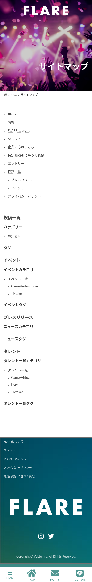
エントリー (16, 163)
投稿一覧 (14, 172)
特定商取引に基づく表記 (26, 155)
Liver (14, 385)
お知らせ (14, 236)
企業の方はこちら (21, 147)
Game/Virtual (20, 377)
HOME (31, 580)
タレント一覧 (18, 370)
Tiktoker (17, 293)
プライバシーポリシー (24, 196)
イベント (17, 188)
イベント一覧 (18, 279)
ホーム (13, 114)
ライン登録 (80, 580)
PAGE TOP (84, 561)
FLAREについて (19, 131)
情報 (11, 122)
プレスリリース (22, 180)
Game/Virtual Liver (24, 286)
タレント (14, 139)
